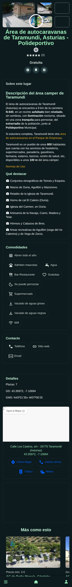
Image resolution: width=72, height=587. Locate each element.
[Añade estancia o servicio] (36, 582)
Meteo (49, 471)
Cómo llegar (24, 462)
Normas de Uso (15, 166)
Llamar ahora (53, 462)
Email (17, 356)
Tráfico (28, 471)
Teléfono (19, 346)
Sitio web (43, 346)
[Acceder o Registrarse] (66, 582)
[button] (6, 582)
